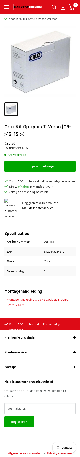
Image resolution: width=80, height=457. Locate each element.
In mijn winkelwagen (40, 166)
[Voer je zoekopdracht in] (54, 7)
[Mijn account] (63, 7)
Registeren (19, 422)
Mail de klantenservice (37, 208)
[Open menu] (6, 7)
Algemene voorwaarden (24, 453)
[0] (72, 7)
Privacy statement (59, 453)
